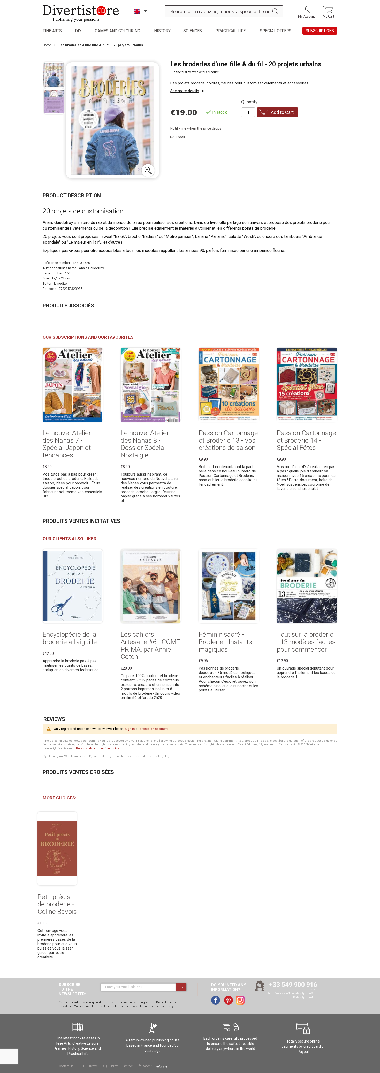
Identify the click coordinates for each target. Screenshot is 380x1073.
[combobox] (224, 11)
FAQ (104, 1066)
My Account (306, 16)
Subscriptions (320, 31)
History (162, 30)
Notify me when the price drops (195, 128)
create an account (153, 729)
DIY (78, 30)
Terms (115, 1066)
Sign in (130, 729)
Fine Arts (52, 30)
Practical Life (230, 30)
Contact (128, 1066)
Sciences (192, 30)
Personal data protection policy (97, 748)
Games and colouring (117, 30)
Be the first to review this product (195, 72)
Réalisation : (144, 1066)
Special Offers (275, 30)
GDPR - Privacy (87, 1066)
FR (137, 17)
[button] (148, 170)
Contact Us (66, 1066)
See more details (184, 91)
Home (47, 45)
